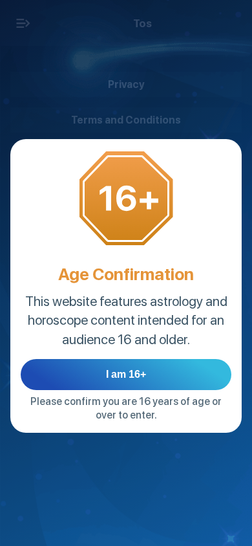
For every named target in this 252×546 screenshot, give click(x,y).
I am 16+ (126, 374)
